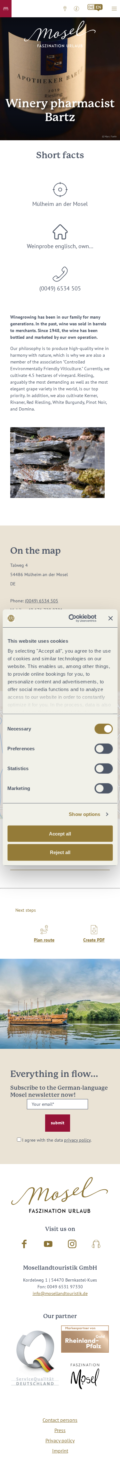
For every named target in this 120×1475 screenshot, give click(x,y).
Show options (84, 814)
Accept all (60, 833)
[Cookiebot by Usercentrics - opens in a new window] (71, 618)
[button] (6, 8)
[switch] (103, 748)
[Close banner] (110, 618)
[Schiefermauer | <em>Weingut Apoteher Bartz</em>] (57, 462)
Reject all (60, 852)
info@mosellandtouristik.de (60, 1293)
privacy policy (77, 1140)
